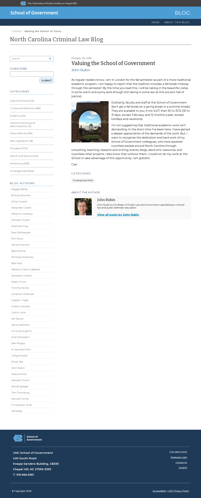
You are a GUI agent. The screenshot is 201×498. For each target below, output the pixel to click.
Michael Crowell (20, 220)
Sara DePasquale (21, 232)
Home (17, 31)
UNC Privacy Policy (178, 491)
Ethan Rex (17, 362)
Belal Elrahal (18, 251)
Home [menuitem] (156, 22)
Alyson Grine (18, 281)
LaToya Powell (19, 355)
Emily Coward (19, 201)
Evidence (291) (18, 116)
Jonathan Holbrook (22, 294)
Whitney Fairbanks (22, 257)
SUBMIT (46, 80)
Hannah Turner (20, 399)
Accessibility (159, 491)
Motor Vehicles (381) (21, 133)
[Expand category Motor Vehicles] (51, 133)
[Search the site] (49, 58)
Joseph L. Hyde (19, 300)
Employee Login (179, 457)
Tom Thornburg (20, 392)
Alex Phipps (18, 343)
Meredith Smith (20, 380)
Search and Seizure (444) (24, 156)
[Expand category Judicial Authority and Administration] (51, 124)
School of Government (34, 13)
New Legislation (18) (21, 141)
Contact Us (181, 462)
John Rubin (80, 70)
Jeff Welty (16, 411)
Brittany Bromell (20, 195)
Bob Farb (16, 263)
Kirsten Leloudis (20, 306)
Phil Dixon (17, 238)
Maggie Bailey (19, 189)
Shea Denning (19, 226)
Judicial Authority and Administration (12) (22, 125)
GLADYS (183, 467)
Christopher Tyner (21, 405)
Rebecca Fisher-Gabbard (25, 269)
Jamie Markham (20, 325)
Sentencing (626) (19, 163)
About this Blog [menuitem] (177, 22)
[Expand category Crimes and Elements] (51, 108)
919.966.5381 (25, 474)
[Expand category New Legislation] (51, 141)
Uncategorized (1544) (83, 180)
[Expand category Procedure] (51, 148)
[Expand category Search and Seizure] (51, 156)
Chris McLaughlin (21, 331)
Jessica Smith (19, 374)
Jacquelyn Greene (21, 275)
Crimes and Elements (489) (25, 108)
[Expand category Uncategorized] (51, 171)
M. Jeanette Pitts (20, 349)
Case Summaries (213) (22, 101)
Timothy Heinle (20, 288)
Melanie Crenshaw (22, 214)
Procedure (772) (19, 148)
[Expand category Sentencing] (51, 163)
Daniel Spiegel (19, 386)
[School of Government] (28, 438)
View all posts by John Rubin (118, 214)
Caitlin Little (18, 312)
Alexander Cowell (21, 207)
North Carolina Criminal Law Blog (56, 39)
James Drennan (20, 245)
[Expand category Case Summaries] (51, 101)
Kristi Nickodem (20, 337)
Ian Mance (17, 318)
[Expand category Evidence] (51, 116)
